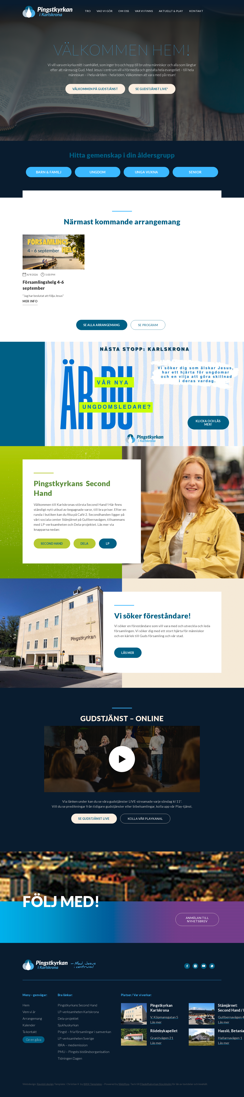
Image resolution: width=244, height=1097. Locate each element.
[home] (47, 12)
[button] (88, 10)
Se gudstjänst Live (94, 818)
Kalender (29, 1025)
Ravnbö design (45, 1084)
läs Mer (127, 653)
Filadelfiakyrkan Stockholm (156, 1084)
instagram (98, 937)
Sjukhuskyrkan (68, 1025)
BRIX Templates (92, 1084)
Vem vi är (29, 1012)
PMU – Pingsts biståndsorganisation (83, 1052)
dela (84, 543)
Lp (107, 543)
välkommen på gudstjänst (95, 89)
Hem (26, 1005)
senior (195, 172)
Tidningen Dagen (70, 1058)
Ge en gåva (33, 1039)
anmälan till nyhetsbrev (197, 919)
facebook (73, 937)
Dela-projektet (68, 1018)
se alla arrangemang (101, 325)
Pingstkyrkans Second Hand (77, 1005)
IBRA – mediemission (72, 1045)
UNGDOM (98, 172)
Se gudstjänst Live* (151, 89)
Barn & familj (48, 172)
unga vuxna (146, 172)
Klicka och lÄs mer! (208, 422)
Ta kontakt (30, 1032)
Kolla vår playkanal (145, 818)
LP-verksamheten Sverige (76, 1038)
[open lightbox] (122, 759)
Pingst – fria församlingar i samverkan (84, 1032)
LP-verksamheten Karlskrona (78, 1012)
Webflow (124, 1084)
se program (148, 325)
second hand (52, 543)
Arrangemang (32, 1018)
